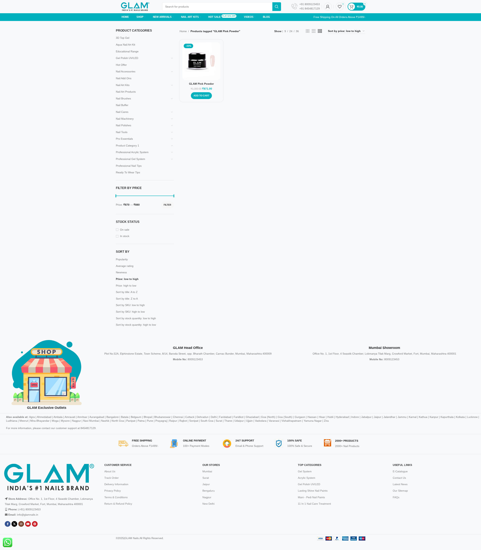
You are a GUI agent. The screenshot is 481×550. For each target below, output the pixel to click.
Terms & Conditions (116, 497)
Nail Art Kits (122, 85)
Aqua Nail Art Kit (125, 44)
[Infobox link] (305, 7)
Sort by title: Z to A (127, 298)
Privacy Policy (112, 490)
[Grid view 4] (320, 31)
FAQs (396, 497)
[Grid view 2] (307, 31)
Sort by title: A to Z (127, 292)
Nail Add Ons (123, 78)
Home (183, 31)
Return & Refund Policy (118, 503)
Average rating (124, 265)
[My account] (328, 6)
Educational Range (127, 51)
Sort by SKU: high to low (130, 311)
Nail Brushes (123, 98)
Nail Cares (122, 111)
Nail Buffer (122, 105)
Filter (167, 205)
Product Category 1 (127, 145)
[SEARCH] (276, 6)
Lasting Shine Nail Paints (313, 490)
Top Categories (309, 464)
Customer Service (118, 464)
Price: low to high (127, 278)
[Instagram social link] (21, 524)
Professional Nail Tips (129, 165)
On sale (124, 229)
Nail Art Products (126, 91)
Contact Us (399, 477)
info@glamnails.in (27, 514)
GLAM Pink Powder (201, 83)
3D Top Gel (122, 37)
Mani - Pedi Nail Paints (311, 497)
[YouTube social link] (28, 524)
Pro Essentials (124, 138)
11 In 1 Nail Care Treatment (314, 503)
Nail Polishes (123, 125)
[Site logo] (135, 6)
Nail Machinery (125, 118)
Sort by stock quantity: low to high (136, 318)
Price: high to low (126, 285)
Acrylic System (306, 477)
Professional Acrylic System (132, 152)
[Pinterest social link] (35, 524)
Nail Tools (121, 132)
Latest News (400, 484)
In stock (124, 236)
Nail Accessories (125, 71)
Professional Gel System (130, 158)
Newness (121, 272)
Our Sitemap (400, 490)
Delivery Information (116, 484)
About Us (109, 471)
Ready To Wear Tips (128, 172)
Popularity (122, 259)
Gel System (305, 471)
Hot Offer (121, 64)
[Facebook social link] (7, 524)
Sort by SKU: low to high (130, 305)
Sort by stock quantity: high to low (136, 324)
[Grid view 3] (313, 31)
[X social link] (14, 524)
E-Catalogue (400, 471)
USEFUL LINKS (402, 464)
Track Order (111, 477)
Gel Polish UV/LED (127, 58)
